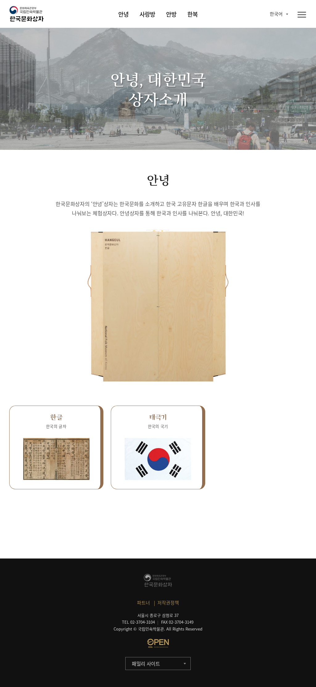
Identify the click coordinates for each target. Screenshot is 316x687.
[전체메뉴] (302, 15)
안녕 (123, 14)
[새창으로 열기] (158, 643)
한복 (192, 14)
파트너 (143, 602)
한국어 (276, 14)
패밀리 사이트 (146, 663)
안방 (171, 14)
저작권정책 (168, 602)
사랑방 (147, 14)
